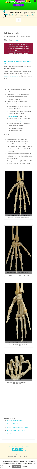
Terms (23, 446)
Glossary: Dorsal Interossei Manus (17, 427)
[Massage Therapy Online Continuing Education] (18, 14)
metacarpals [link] (13, 116)
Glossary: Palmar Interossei (15, 424)
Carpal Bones (11, 434)
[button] (18, 20)
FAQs (27, 446)
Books (17, 444)
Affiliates (11, 446)
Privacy (17, 446)
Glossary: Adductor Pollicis (15, 420)
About (22, 444)
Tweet (16, 40)
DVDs (12, 444)
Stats (33, 444)
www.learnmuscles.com (11, 76)
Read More (25, 466)
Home (4, 444)
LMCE (8, 444)
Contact (27, 444)
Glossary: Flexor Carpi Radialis (16, 430)
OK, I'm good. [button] (16, 466)
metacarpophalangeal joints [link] (17, 121)
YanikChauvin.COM (23, 454)
